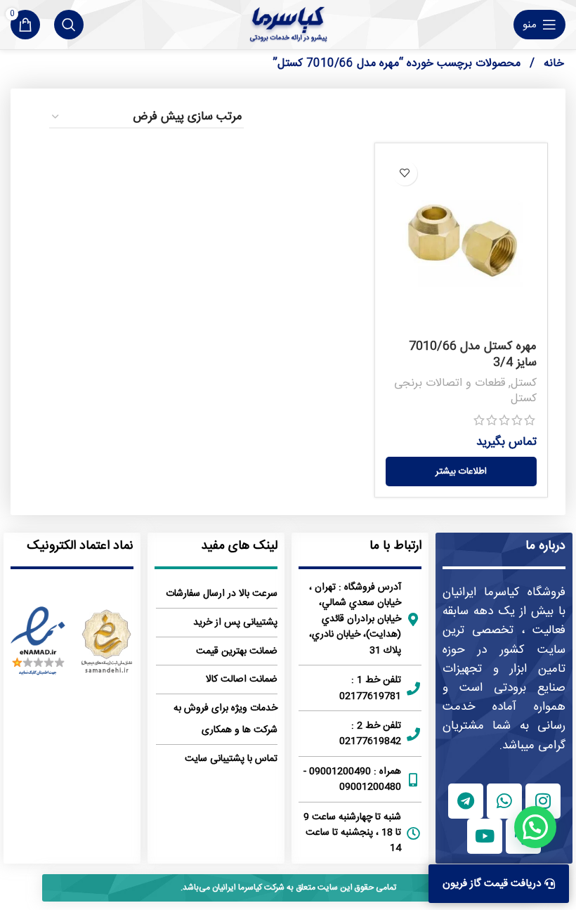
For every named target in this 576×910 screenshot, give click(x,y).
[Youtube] (484, 836)
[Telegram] (465, 801)
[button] (535, 827)
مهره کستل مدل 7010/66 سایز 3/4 (473, 355)
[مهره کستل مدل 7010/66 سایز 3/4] (461, 243)
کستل (524, 383)
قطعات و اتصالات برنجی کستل (465, 391)
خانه (552, 63)
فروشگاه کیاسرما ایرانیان (504, 592)
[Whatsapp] (504, 801)
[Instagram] (543, 801)
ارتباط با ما (395, 546)
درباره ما (545, 546)
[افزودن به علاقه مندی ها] (405, 173)
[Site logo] (288, 24)
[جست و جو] (69, 25)
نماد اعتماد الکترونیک (80, 546)
